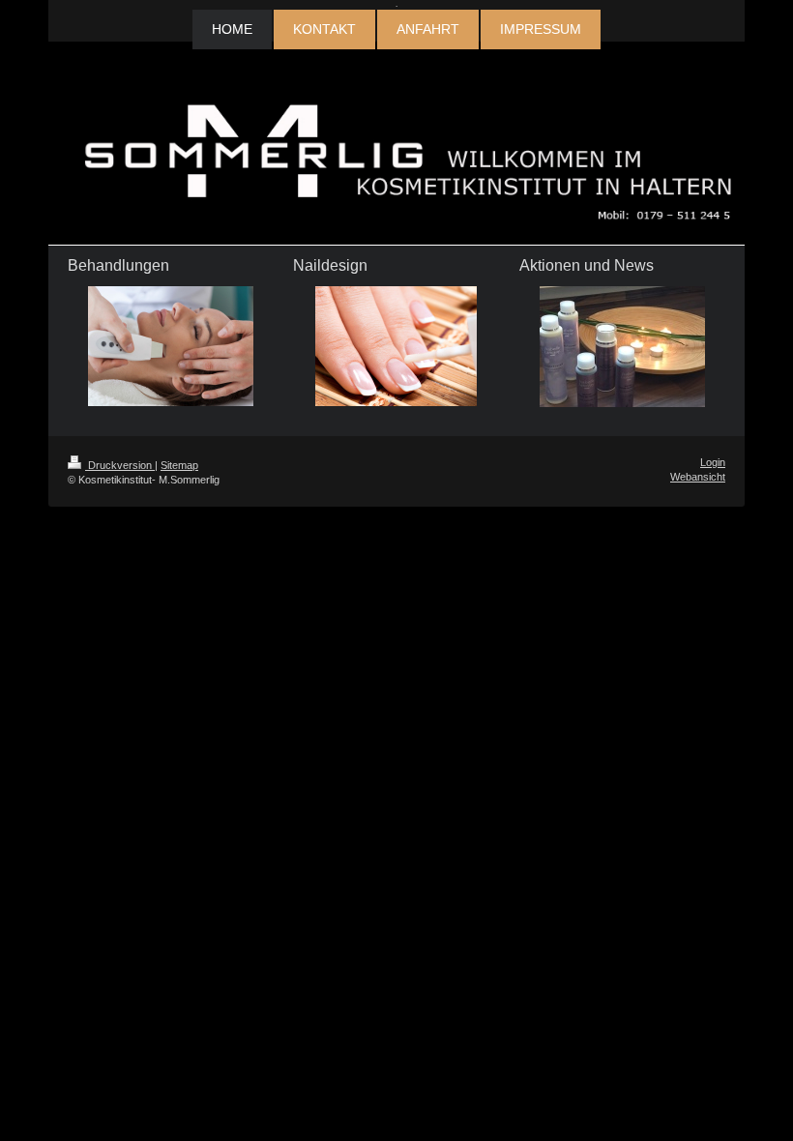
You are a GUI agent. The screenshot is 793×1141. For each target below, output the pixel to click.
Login (712, 462)
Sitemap (179, 465)
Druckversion (120, 465)
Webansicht (697, 477)
